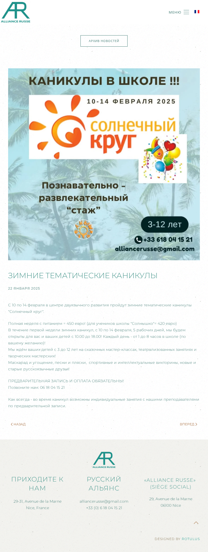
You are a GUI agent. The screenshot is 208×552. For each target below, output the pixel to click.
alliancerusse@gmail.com (104, 501)
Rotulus (191, 539)
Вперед (187, 424)
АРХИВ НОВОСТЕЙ (104, 41)
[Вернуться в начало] (15, 12)
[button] (179, 12)
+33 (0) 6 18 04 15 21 (104, 507)
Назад (20, 424)
